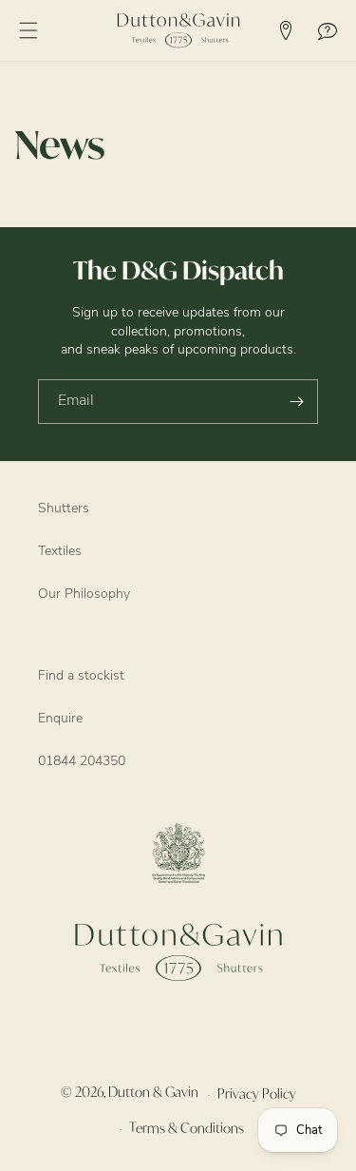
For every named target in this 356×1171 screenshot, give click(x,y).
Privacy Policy (256, 1094)
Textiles (60, 552)
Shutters (63, 509)
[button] (28, 30)
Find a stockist (81, 676)
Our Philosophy (84, 594)
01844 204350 (81, 762)
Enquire (60, 719)
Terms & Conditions (186, 1128)
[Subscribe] (296, 401)
